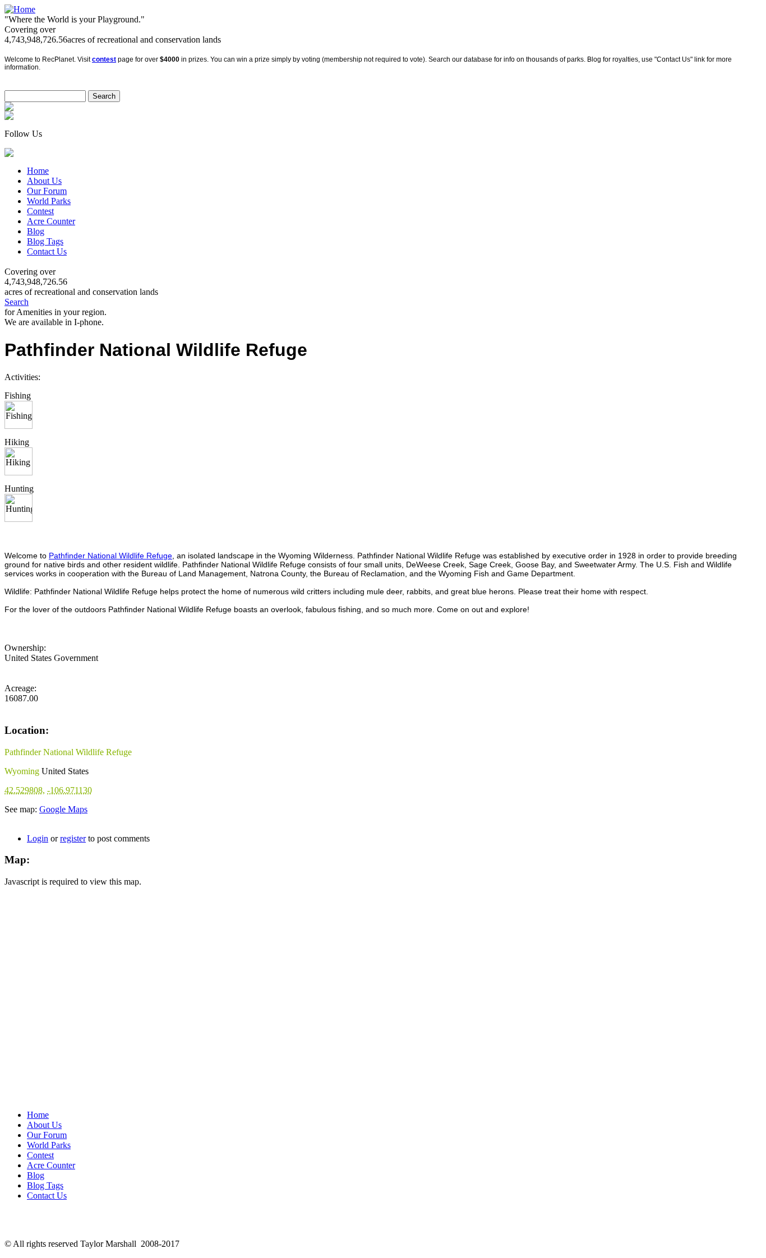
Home (38, 170)
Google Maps (63, 809)
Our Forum (47, 191)
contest (104, 59)
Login (37, 838)
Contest (40, 211)
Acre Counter (51, 221)
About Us (44, 181)
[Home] (19, 9)
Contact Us (47, 251)
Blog (35, 231)
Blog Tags (45, 241)
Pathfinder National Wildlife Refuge (110, 555)
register (73, 838)
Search (16, 302)
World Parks (49, 201)
